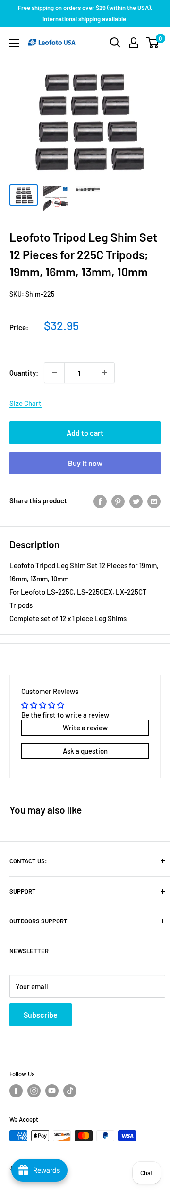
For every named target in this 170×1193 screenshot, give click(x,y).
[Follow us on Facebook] (16, 1090)
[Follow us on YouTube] (52, 1090)
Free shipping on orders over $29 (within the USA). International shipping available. (85, 13)
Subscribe (41, 1014)
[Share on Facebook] (100, 500)
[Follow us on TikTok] (69, 1090)
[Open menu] (14, 43)
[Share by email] (154, 500)
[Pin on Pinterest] (118, 500)
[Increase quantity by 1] (104, 373)
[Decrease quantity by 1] (54, 373)
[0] (153, 42)
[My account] (133, 42)
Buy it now (85, 462)
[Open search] (115, 42)
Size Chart (25, 403)
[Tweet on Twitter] (136, 500)
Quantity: (23, 372)
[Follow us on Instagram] (34, 1090)
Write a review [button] (85, 727)
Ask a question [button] (85, 750)
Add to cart (85, 432)
